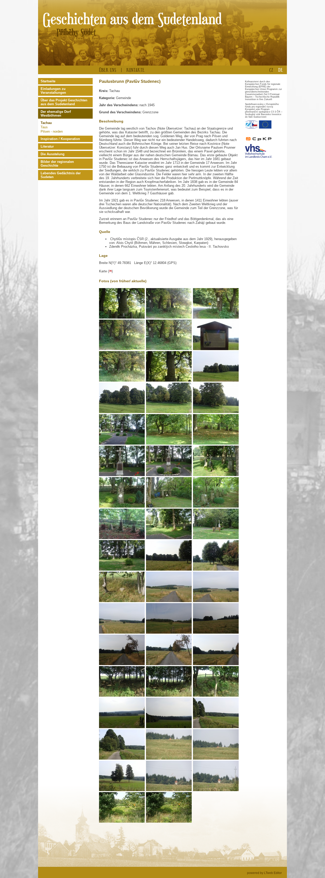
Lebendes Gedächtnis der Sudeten (61, 175)
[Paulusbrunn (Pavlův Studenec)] (122, 318)
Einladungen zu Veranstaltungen (53, 91)
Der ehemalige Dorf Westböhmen (56, 113)
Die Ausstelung (52, 154)
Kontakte (135, 69)
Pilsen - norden (52, 131)
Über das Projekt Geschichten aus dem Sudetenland (64, 102)
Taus (44, 127)
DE (280, 69)
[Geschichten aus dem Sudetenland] (96, 23)
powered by (264, 872)
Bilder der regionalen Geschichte (57, 163)
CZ (271, 69)
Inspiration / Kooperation (60, 139)
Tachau (46, 123)
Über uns (107, 69)
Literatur (47, 146)
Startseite (48, 81)
